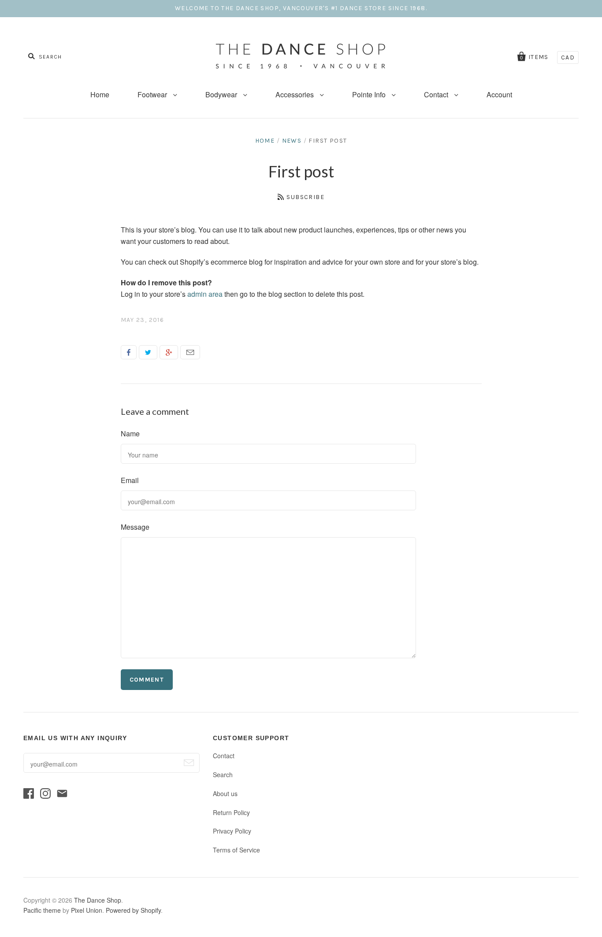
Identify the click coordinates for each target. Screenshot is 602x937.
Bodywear (222, 94)
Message (135, 527)
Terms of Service (236, 849)
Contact (437, 94)
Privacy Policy (232, 830)
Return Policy (231, 812)
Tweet (148, 352)
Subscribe (305, 197)
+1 (169, 352)
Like (129, 352)
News (292, 140)
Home (99, 94)
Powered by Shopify (133, 910)
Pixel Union (86, 910)
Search (223, 774)
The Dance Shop (97, 900)
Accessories (295, 94)
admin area (205, 294)
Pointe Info (369, 94)
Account (499, 94)
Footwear (153, 94)
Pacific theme (42, 910)
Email (190, 352)
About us (225, 793)
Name (130, 433)
